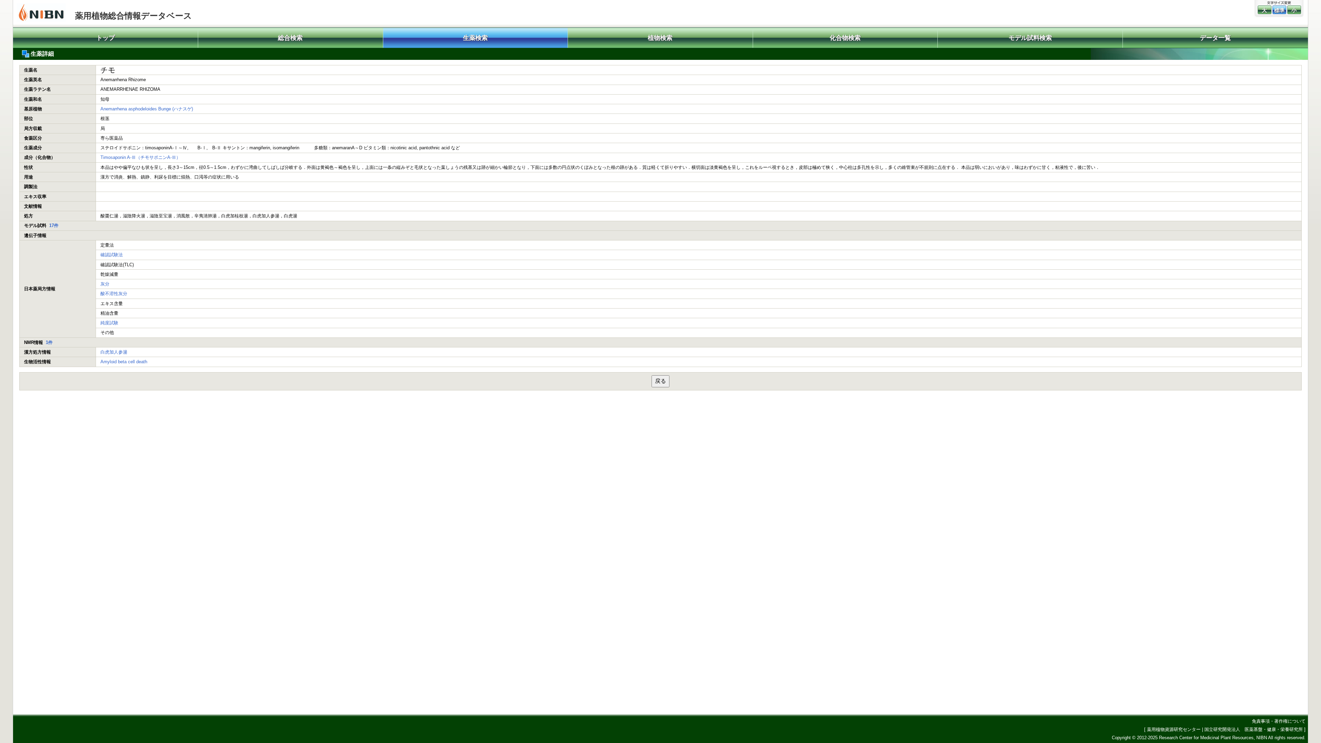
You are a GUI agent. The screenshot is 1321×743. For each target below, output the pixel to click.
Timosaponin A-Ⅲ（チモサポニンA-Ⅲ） (140, 157)
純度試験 (109, 322)
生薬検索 (475, 37)
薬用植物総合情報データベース (133, 15)
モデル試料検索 (1030, 37)
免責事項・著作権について (1279, 721)
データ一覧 (1215, 37)
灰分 (104, 284)
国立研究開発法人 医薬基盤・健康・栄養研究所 (1253, 729)
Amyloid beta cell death (123, 361)
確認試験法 (111, 254)
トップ (105, 37)
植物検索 (660, 37)
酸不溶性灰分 (113, 293)
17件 (53, 225)
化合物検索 (845, 37)
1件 (49, 342)
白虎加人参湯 (113, 352)
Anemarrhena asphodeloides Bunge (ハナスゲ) (146, 108)
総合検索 (290, 37)
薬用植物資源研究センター (1174, 729)
